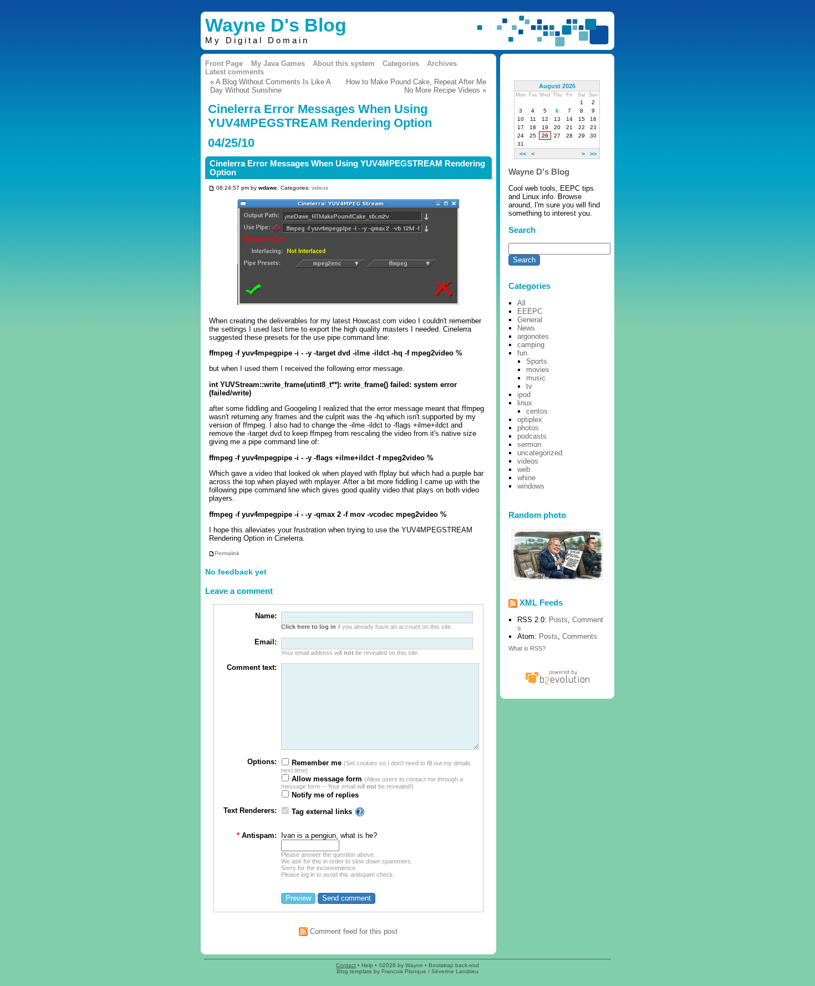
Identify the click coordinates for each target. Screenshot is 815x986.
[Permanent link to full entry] (211, 188)
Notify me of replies (324, 795)
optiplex (529, 419)
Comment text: (252, 667)
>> (593, 153)
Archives (442, 63)
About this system (344, 63)
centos (537, 411)
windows (530, 486)
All (521, 303)
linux (524, 403)
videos (320, 188)
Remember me (315, 763)
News (526, 328)
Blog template (354, 971)
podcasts (532, 436)
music (536, 378)
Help (367, 965)
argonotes (533, 336)
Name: (266, 616)
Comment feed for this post (353, 931)
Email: (265, 642)
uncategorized (539, 453)
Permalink (227, 553)
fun (522, 353)
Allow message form (325, 779)
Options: (262, 762)
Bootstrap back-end (454, 965)
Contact (346, 965)
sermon (529, 444)
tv (529, 386)
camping (530, 344)
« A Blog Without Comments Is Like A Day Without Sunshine (270, 86)
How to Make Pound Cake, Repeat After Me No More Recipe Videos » (416, 86)
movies (537, 369)
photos (528, 428)
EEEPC (529, 311)
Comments (579, 636)
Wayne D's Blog (276, 25)
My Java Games (278, 63)
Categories (401, 63)
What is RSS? (527, 648)
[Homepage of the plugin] (359, 811)
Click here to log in (308, 626)
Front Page (224, 63)
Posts (558, 620)
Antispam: (257, 835)
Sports (536, 361)
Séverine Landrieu (454, 971)
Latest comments (234, 72)
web (523, 469)
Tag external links (322, 811)
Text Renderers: (250, 810)
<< (522, 153)
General (529, 320)
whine (526, 478)
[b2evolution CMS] (557, 684)
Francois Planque (403, 971)
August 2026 (557, 86)
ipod (524, 394)
